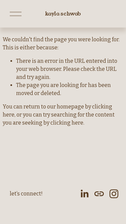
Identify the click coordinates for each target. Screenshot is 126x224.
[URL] (99, 193)
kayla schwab (63, 13)
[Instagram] (114, 193)
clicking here (66, 123)
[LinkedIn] (84, 193)
